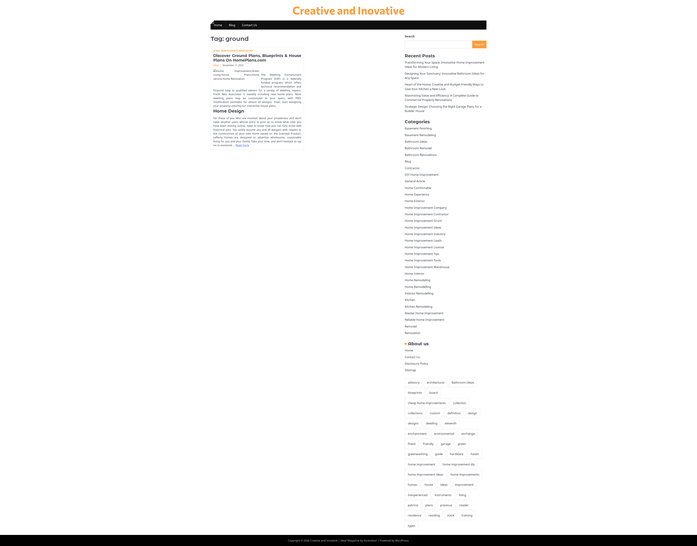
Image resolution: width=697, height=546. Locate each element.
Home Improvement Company (426, 208)
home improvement (421, 464)
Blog (232, 25)
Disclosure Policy (416, 364)
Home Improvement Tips (422, 254)
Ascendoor (370, 540)
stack (450, 515)
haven (475, 454)
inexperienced (417, 495)
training (467, 515)
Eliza (216, 65)
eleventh (450, 423)
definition (454, 413)
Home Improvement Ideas (423, 227)
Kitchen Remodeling (418, 307)
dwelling (431, 423)
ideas (444, 485)
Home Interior (415, 274)
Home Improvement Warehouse (233, 51)
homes (412, 485)
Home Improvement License (424, 247)
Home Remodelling (418, 287)
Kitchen (410, 300)
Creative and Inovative (348, 10)
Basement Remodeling (420, 135)
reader (464, 505)
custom (435, 413)
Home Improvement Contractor (427, 214)
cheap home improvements (427, 403)
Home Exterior (415, 201)
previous (446, 505)
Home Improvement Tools (423, 260)
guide (439, 454)
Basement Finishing (418, 128)
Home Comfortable (418, 188)
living (462, 495)
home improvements (465, 474)
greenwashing (418, 454)
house (429, 485)
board (433, 393)
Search (410, 36)
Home (218, 25)
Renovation (412, 333)
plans (429, 505)
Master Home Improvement (424, 313)
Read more (242, 145)
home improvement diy (459, 464)
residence (414, 515)
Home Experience (417, 194)
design (472, 413)
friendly (428, 444)
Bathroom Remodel (418, 148)
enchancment (417, 434)
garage (446, 444)
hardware (456, 454)
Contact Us (249, 25)
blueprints (415, 393)
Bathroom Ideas (416, 142)
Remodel (411, 326)
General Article (415, 181)
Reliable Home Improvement (424, 320)
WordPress (402, 540)
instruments (443, 495)
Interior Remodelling (419, 293)
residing (434, 515)
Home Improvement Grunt (423, 221)
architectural (435, 382)
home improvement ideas (425, 474)
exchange (468, 434)
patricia (413, 505)
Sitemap (410, 370)
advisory (413, 382)
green (462, 444)
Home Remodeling (417, 280)
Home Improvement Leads (423, 241)
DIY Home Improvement (422, 175)
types (411, 526)
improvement (464, 485)
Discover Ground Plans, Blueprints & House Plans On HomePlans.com (257, 57)
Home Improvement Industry (425, 234)
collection (459, 403)
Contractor (412, 168)
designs (413, 423)
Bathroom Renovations (421, 155)
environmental (444, 434)
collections (415, 413)
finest (412, 444)
